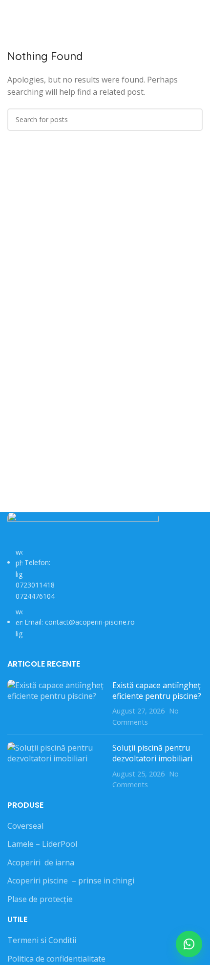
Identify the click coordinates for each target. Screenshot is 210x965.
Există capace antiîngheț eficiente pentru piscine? (156, 690)
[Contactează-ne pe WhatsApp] (189, 944)
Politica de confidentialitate (56, 958)
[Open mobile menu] (11, 14)
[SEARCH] (191, 119)
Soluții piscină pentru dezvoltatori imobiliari (152, 753)
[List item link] (105, 593)
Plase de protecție (40, 899)
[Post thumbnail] (56, 704)
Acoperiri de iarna (40, 862)
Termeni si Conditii (41, 940)
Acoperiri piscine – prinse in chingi (70, 880)
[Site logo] (105, 13)
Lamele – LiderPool (42, 844)
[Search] (200, 14)
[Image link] (83, 528)
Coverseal (25, 825)
